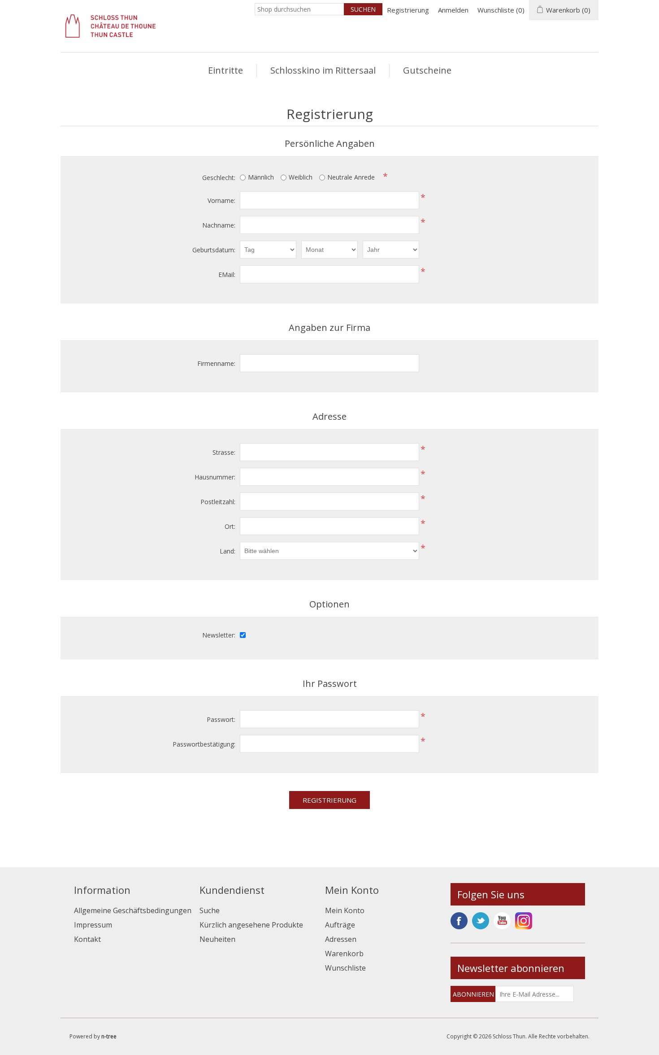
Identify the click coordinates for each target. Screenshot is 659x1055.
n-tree (109, 1036)
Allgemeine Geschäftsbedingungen (132, 910)
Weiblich (300, 177)
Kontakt (87, 939)
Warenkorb (344, 953)
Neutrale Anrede (351, 177)
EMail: (226, 274)
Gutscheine (427, 70)
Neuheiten (217, 939)
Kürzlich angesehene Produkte (251, 925)
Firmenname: (216, 363)
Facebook (459, 920)
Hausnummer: (215, 477)
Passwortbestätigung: (204, 744)
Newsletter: (218, 635)
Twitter (480, 920)
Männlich (261, 177)
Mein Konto (344, 910)
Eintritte (225, 70)
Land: (227, 551)
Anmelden (453, 9)
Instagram (523, 920)
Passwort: (221, 719)
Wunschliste (345, 968)
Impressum (93, 925)
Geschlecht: (218, 177)
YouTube (502, 920)
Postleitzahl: (217, 501)
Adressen (340, 939)
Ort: (230, 526)
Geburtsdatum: (213, 250)
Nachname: (218, 225)
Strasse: (223, 452)
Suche (209, 910)
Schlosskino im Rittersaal (323, 70)
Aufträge (340, 925)
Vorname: (221, 200)
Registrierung (408, 9)
